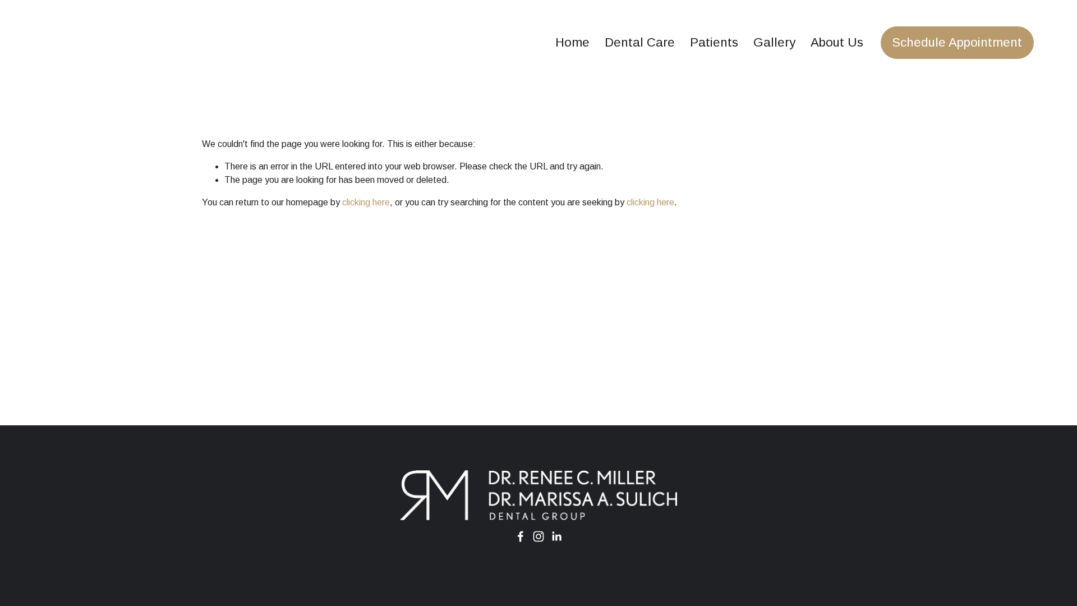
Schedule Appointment (957, 42)
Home (572, 42)
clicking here (366, 202)
